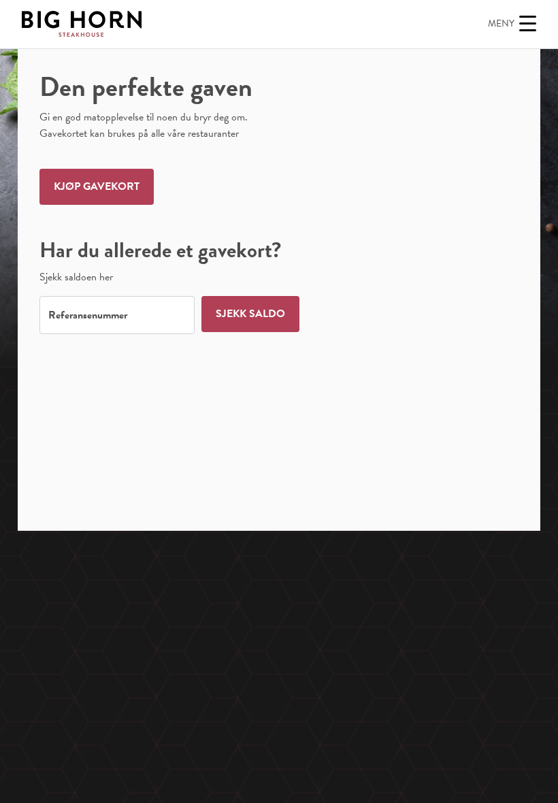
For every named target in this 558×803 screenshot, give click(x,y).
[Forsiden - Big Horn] (82, 24)
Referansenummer (87, 315)
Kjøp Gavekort (97, 186)
